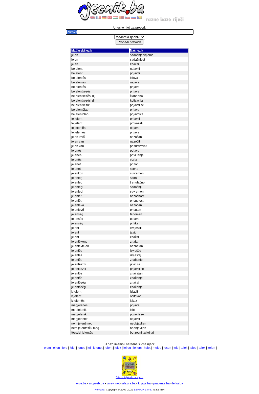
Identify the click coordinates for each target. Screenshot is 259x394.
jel (89, 348)
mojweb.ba (96, 383)
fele (64, 348)
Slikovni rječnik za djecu (129, 377)
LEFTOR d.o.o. (143, 389)
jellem (137, 348)
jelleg (127, 348)
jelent (108, 348)
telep (193, 348)
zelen (211, 348)
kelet (147, 348)
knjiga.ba (144, 383)
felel (72, 348)
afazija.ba (129, 383)
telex (202, 348)
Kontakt (99, 389)
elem (47, 348)
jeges (81, 348)
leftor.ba (177, 383)
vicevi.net (113, 383)
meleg (157, 348)
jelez (118, 348)
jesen (167, 348)
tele (176, 348)
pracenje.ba (161, 383)
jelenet (97, 348)
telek (184, 348)
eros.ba (81, 383)
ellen (56, 348)
